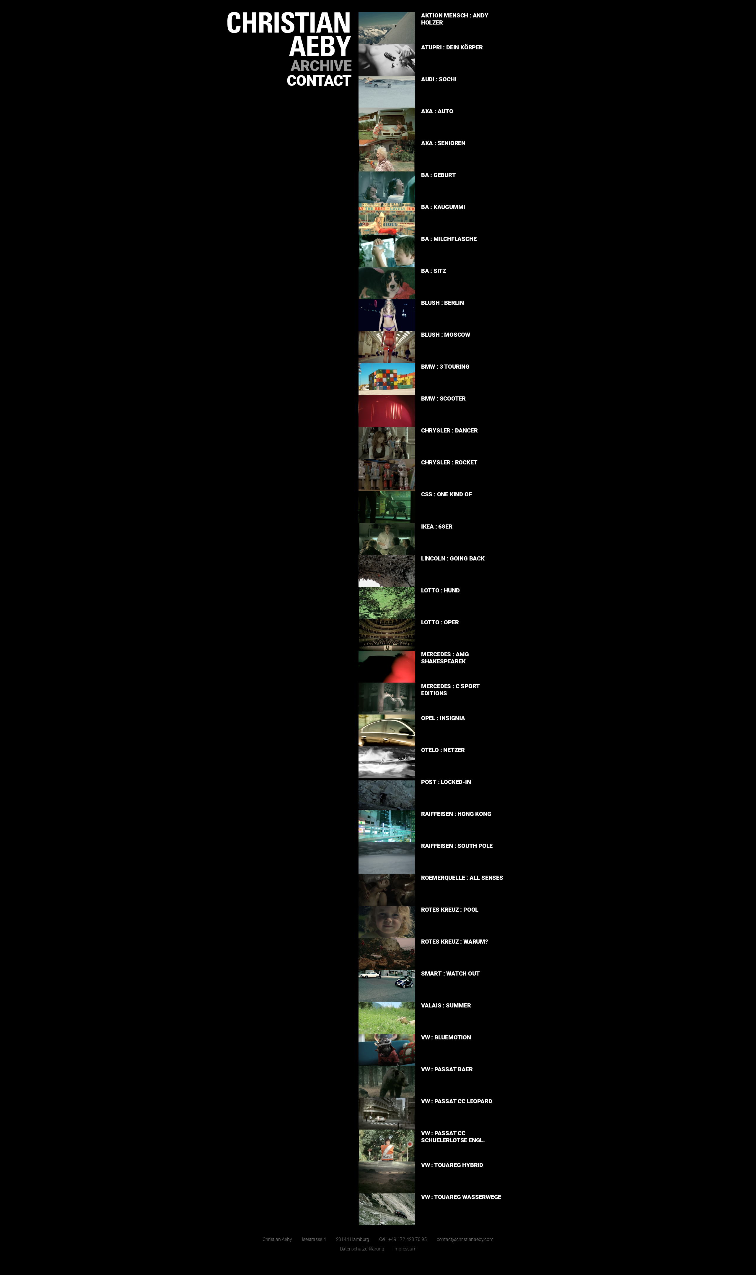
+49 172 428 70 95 (407, 1239)
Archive (321, 65)
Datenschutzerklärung (362, 1249)
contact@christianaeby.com (465, 1239)
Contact (319, 80)
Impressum (404, 1249)
